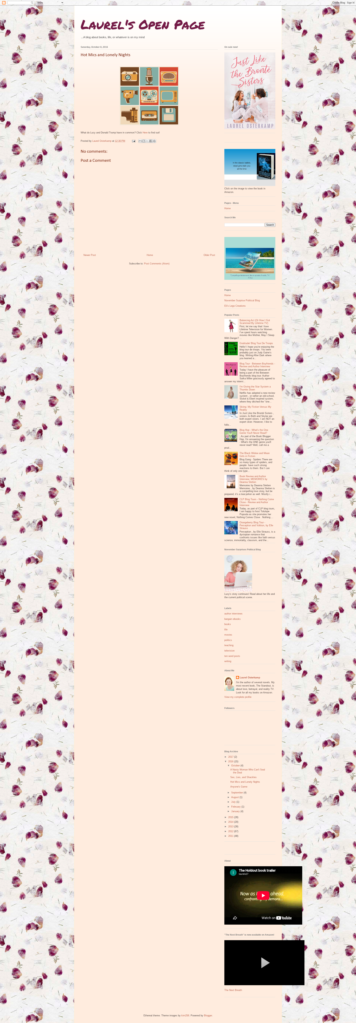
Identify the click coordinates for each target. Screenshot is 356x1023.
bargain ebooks (232, 619)
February (236, 806)
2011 (231, 836)
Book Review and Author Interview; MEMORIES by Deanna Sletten (253, 479)
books (227, 624)
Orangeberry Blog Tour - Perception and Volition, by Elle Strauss (256, 525)
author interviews (233, 613)
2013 (231, 826)
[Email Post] (133, 141)
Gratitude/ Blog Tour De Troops (256, 343)
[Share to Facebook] (151, 141)
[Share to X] (147, 141)
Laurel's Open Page (143, 24)
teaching (228, 645)
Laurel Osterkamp (250, 677)
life (226, 629)
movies (228, 634)
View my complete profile (237, 697)
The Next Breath (233, 990)
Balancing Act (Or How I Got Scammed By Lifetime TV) (255, 322)
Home (150, 255)
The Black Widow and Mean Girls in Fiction (255, 454)
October (235, 765)
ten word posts (232, 656)
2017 (231, 756)
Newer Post (89, 255)
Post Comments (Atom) (156, 263)
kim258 (185, 1015)
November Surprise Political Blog (242, 300)
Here (145, 132)
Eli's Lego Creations (235, 305)
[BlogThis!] (144, 141)
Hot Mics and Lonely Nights (245, 781)
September (237, 792)
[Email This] (140, 141)
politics (228, 640)
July (233, 801)
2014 (231, 821)
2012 (231, 831)
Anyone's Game (238, 786)
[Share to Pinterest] (154, 141)
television (229, 650)
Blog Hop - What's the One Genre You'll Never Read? (254, 431)
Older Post (209, 255)
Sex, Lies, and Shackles (243, 777)
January (235, 811)
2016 (231, 761)
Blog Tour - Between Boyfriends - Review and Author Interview (257, 365)
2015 (231, 817)
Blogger (208, 1015)
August (235, 797)
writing (227, 661)
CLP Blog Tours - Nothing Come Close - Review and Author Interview (257, 502)
